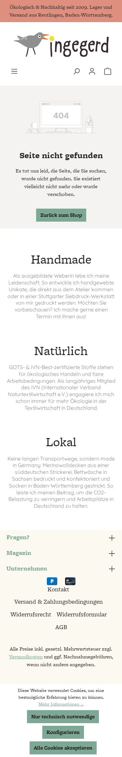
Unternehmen (27, 568)
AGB (61, 627)
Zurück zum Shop (61, 215)
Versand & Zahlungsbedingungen (58, 601)
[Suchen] (76, 71)
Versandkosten (26, 656)
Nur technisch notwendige (63, 716)
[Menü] (14, 71)
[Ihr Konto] (92, 71)
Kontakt (58, 589)
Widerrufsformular (82, 614)
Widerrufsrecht (30, 614)
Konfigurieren (63, 732)
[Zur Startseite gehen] (61, 45)
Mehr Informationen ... (61, 704)
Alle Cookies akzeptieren (63, 747)
